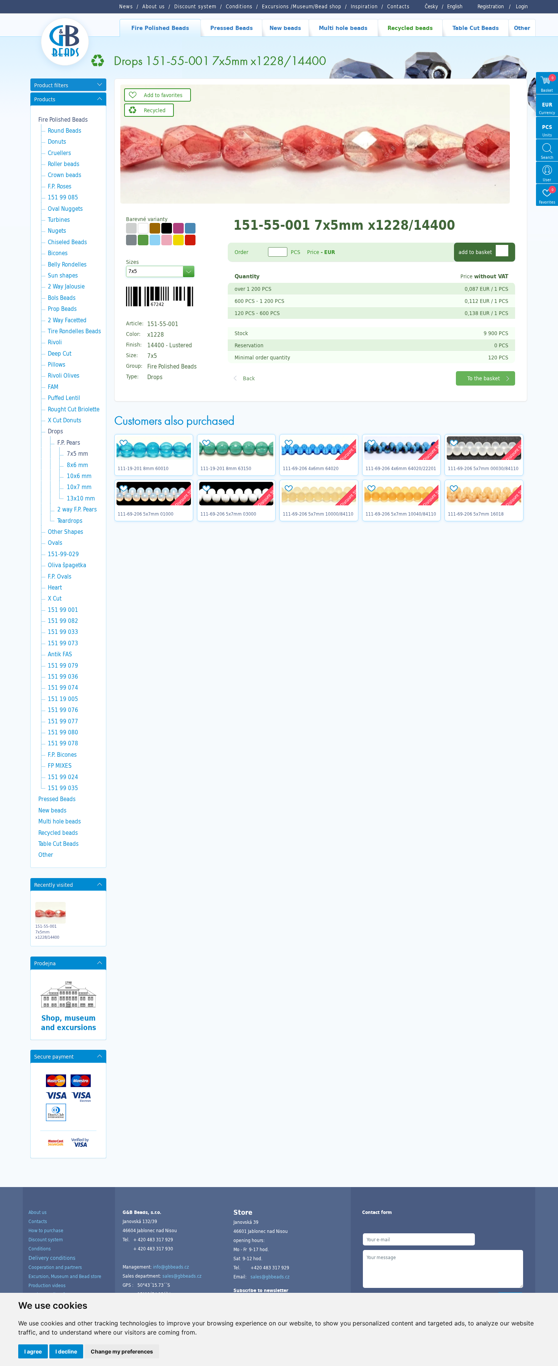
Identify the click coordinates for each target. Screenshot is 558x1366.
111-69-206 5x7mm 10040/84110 (401, 513)
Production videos (47, 1285)
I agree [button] (33, 1351)
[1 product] (190, 228)
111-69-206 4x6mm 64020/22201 (401, 468)
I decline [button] (66, 1351)
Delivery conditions (52, 1258)
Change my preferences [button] (122, 1351)
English (454, 6)
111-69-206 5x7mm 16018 (476, 513)
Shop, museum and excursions (68, 1022)
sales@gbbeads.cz (182, 1275)
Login (522, 6)
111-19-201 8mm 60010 (143, 468)
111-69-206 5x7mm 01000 (145, 513)
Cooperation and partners (55, 1267)
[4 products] (155, 228)
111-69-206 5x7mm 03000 (228, 513)
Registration (491, 6)
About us (37, 1212)
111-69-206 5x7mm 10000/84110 (318, 513)
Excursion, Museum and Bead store (64, 1276)
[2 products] (143, 240)
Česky (431, 6)
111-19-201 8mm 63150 (225, 468)
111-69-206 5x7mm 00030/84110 (483, 468)
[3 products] (143, 228)
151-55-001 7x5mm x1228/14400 (47, 931)
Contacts (37, 1221)
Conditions (39, 1248)
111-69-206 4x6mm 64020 (311, 468)
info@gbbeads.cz (171, 1266)
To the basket (483, 378)
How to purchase (45, 1230)
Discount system (45, 1239)
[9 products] (131, 228)
